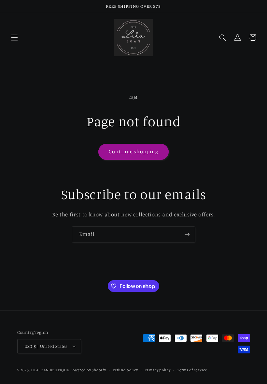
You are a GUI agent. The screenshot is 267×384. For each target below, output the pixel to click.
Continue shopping (134, 151)
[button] (14, 37)
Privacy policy (157, 370)
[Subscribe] (187, 234)
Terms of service (192, 370)
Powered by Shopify (88, 370)
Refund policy (125, 370)
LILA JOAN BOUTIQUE (50, 370)
